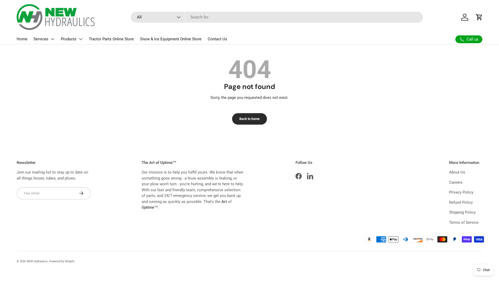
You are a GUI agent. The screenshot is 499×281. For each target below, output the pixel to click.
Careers (456, 182)
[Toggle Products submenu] (80, 39)
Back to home (249, 119)
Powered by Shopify (61, 261)
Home (22, 39)
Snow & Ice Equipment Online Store (170, 39)
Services (41, 39)
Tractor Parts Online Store (111, 39)
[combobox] (277, 17)
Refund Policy (461, 202)
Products (68, 39)
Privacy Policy (461, 192)
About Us (457, 172)
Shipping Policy (462, 212)
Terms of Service (463, 222)
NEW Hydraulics (37, 261)
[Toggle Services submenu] (52, 39)
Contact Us (217, 39)
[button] (479, 17)
